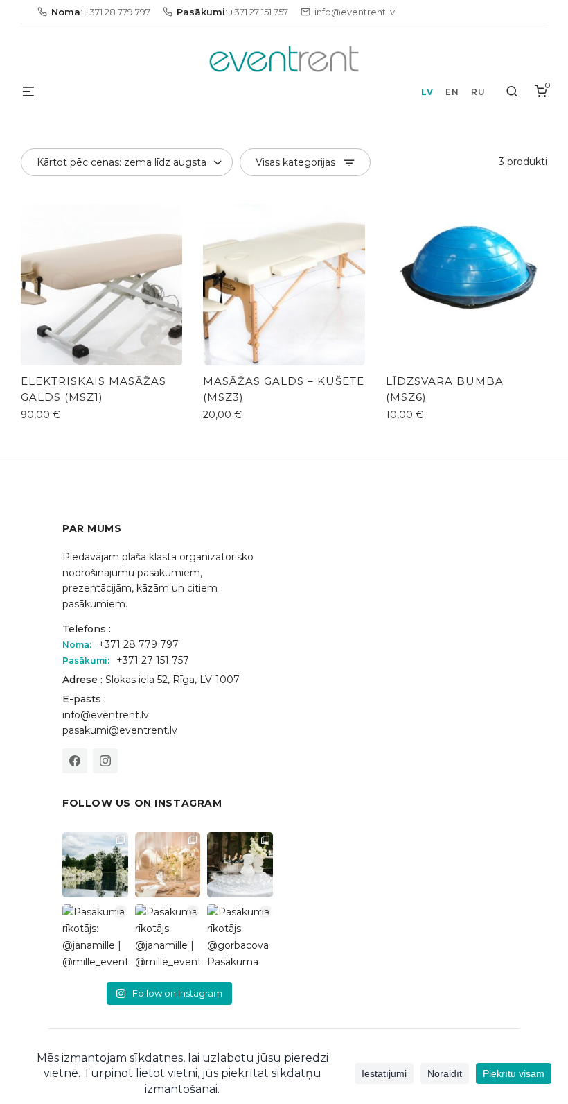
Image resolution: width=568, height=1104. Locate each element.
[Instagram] (105, 760)
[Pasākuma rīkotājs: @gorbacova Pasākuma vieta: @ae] (240, 937)
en (452, 92)
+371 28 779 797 (138, 644)
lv (427, 92)
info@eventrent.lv (105, 715)
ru (478, 92)
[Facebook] (74, 760)
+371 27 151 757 (152, 660)
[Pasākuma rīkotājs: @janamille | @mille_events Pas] (95, 937)
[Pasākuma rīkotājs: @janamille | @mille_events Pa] (95, 865)
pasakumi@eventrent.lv (119, 730)
